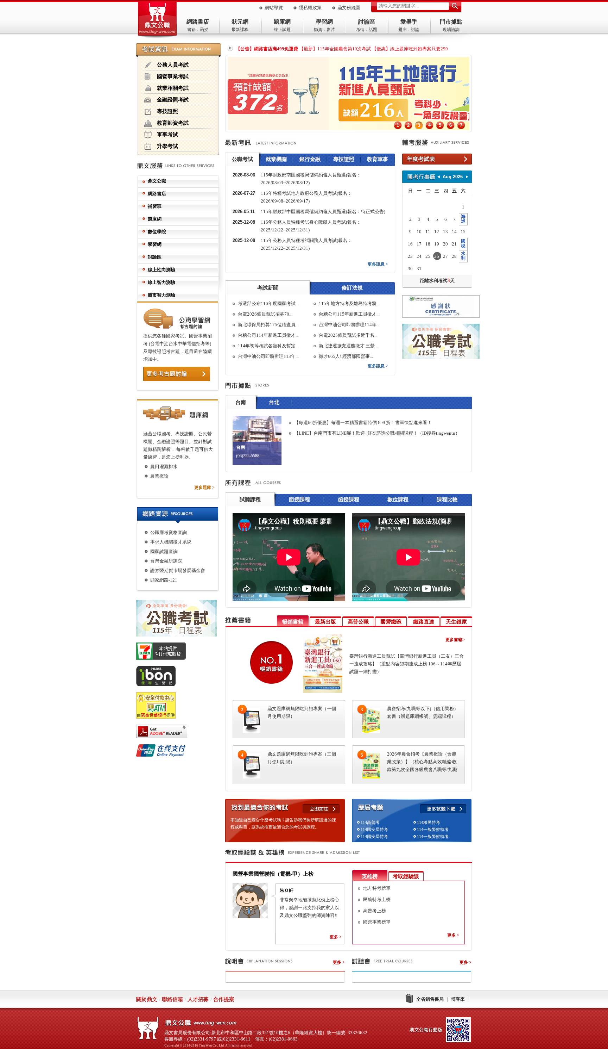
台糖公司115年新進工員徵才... (349, 314)
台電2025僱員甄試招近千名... (348, 335)
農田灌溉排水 (164, 466)
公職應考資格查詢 (168, 532)
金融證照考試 (173, 100)
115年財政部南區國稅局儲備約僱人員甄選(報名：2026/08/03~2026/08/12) (311, 178)
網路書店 (197, 22)
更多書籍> (455, 639)
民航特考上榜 (377, 899)
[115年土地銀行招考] (348, 128)
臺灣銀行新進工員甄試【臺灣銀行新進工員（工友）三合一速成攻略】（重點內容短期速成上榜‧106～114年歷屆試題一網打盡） (406, 663)
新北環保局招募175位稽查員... (268, 324)
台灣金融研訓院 (166, 561)
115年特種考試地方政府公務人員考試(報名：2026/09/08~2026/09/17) (306, 197)
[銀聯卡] (180, 751)
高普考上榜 (374, 910)
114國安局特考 (374, 829)
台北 (274, 402)
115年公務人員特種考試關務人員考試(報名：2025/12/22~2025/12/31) (306, 244)
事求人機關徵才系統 (170, 542)
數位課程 (397, 499)
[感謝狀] (437, 307)
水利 (463, 256)
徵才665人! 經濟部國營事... (346, 356)
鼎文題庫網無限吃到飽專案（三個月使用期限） (301, 757)
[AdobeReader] (180, 733)
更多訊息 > (378, 264)
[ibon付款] (180, 677)
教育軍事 (377, 159)
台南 (240, 402)
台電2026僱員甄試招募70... (265, 314)
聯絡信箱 (172, 999)
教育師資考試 (173, 123)
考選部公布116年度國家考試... (268, 303)
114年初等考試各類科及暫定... (268, 345)
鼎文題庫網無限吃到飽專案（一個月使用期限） (301, 712)
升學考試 (167, 146)
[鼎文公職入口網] (157, 20)
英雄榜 (370, 876)
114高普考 (370, 822)
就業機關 (276, 159)
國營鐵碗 (390, 622)
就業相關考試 (173, 88)
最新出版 (325, 622)
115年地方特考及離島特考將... (349, 303)
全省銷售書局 (430, 999)
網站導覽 (274, 7)
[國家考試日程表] (437, 342)
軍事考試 (167, 134)
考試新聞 (267, 288)
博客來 (458, 999)
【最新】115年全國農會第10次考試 (335, 48)
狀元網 (240, 22)
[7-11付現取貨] (180, 652)
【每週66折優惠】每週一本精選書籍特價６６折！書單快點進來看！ (363, 422)
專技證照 (167, 111)
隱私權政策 (310, 7)
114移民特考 (428, 822)
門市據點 (451, 22)
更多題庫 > (204, 487)
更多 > (336, 937)
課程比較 (447, 499)
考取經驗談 (406, 876)
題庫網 (282, 22)
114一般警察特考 (433, 829)
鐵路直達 (423, 622)
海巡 (463, 219)
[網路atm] (180, 706)
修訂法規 (352, 288)
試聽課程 (250, 499)
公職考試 (242, 159)
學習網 (324, 22)
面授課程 (299, 499)
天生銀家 (456, 622)
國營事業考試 (173, 76)
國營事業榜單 (377, 922)
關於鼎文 (146, 999)
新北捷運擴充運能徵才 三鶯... (348, 345)
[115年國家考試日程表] (180, 619)
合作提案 (223, 999)
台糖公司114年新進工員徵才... (268, 335)
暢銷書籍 (292, 622)
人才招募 (198, 999)
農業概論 (159, 476)
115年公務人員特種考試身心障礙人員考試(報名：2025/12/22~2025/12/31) (311, 225)
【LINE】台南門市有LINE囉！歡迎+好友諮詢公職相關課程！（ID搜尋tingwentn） (377, 433)
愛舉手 (408, 22)
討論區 (366, 22)
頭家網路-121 (163, 580)
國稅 (463, 243)
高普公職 (358, 622)
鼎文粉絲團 (348, 7)
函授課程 (348, 499)
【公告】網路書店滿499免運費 (267, 48)
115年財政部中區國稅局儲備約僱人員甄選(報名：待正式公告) (323, 211)
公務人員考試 (173, 65)
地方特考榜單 (377, 888)
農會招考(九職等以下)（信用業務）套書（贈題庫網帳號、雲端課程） (422, 712)
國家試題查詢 (164, 551)
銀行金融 (310, 159)
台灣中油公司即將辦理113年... (268, 356)
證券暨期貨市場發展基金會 (177, 570)
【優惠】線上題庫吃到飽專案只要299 (410, 48)
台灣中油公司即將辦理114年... (349, 324)
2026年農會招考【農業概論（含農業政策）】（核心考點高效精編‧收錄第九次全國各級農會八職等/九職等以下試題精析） (422, 762)
